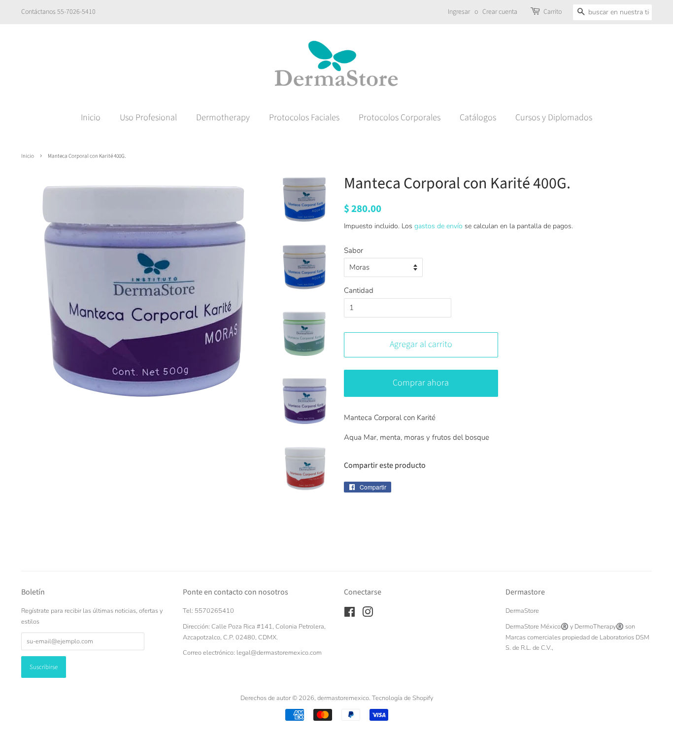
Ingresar (459, 12)
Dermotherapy (223, 117)
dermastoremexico (343, 698)
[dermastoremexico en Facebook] (349, 614)
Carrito (552, 12)
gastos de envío (438, 226)
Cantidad (358, 290)
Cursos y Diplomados (553, 117)
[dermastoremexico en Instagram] (367, 614)
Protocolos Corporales (399, 117)
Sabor (353, 250)
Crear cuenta (499, 12)
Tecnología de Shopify (402, 698)
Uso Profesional (148, 117)
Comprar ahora (421, 383)
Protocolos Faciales (304, 117)
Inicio (91, 117)
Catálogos (478, 117)
